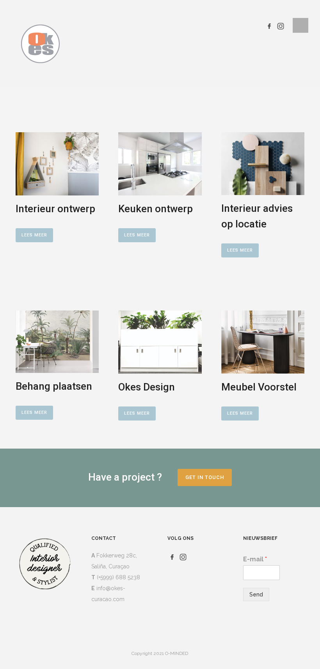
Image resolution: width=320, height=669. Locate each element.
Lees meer (34, 235)
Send (256, 594)
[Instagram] (280, 25)
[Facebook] (269, 25)
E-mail (255, 559)
